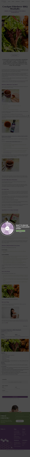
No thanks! (20, 232)
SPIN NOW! (20, 230)
